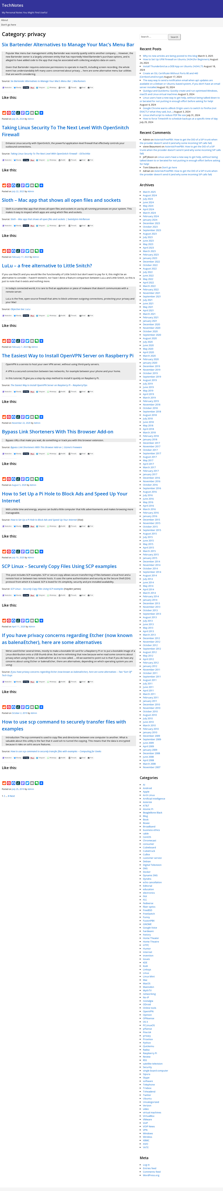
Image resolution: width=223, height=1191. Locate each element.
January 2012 (150, 666)
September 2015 (152, 530)
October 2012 (150, 645)
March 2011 (149, 694)
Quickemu (148, 1046)
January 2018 (150, 439)
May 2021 (148, 307)
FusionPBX (149, 920)
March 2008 (149, 763)
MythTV (147, 990)
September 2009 (152, 739)
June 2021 (148, 303)
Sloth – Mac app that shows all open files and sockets (61, 200)
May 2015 (148, 544)
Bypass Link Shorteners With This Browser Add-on (57, 431)
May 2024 (148, 205)
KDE (145, 962)
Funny (146, 917)
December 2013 (151, 603)
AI (144, 784)
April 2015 (148, 547)
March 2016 (149, 509)
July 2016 (148, 495)
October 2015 (150, 526)
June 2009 (148, 742)
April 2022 (148, 282)
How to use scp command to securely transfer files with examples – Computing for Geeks (56, 751)
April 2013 (148, 631)
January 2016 (150, 516)
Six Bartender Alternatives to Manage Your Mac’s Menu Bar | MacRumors (48, 81)
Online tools (149, 1007)
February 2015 (151, 554)
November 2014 (151, 565)
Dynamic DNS (150, 875)
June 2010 (148, 721)
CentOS (147, 837)
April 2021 (148, 310)
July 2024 (148, 198)
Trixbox (147, 1088)
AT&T (146, 805)
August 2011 (150, 680)
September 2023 (152, 230)
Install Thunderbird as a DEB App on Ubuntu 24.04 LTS (173, 66)
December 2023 (151, 223)
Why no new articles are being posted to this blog (170, 55)
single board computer (155, 1070)
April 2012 (148, 659)
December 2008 (151, 753)
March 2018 (149, 432)
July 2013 (148, 620)
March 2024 (149, 212)
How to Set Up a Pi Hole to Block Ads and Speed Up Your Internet (44, 519)
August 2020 (150, 338)
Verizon (147, 1105)
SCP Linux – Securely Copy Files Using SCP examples (59, 566)
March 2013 (149, 634)
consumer (148, 844)
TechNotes (12, 5)
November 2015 (151, 523)
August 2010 (150, 715)
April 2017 (148, 463)
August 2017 (150, 456)
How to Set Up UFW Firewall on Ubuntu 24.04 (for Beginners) (176, 59)
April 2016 (148, 505)
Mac (145, 980)
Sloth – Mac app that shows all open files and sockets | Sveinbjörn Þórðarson (50, 219)
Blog (145, 816)
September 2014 (152, 572)
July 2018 (148, 418)
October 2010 (150, 711)
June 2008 (148, 756)
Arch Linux (149, 795)
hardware (148, 931)
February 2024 (151, 216)
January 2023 (150, 258)
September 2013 (152, 613)
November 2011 (151, 669)
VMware (147, 1119)
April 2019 (148, 394)
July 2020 (148, 341)
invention (148, 955)
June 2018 (148, 422)
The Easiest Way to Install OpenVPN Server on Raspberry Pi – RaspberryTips (49, 385)
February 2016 (151, 512)
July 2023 (148, 237)
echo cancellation (152, 882)
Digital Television (152, 864)
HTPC (146, 945)
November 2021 (151, 293)
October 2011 (150, 673)
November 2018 (151, 404)
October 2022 (150, 265)
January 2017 (150, 474)
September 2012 (152, 648)
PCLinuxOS (149, 1025)
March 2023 (149, 251)
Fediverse (148, 903)
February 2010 (151, 728)
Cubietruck (149, 851)
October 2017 (150, 449)
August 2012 (150, 652)
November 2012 (151, 641)
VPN (145, 1129)
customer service (152, 857)
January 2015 (150, 558)
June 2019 (148, 387)
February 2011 (151, 697)
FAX (145, 896)
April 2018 (148, 429)
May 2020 (148, 348)
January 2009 (150, 749)
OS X (145, 1021)
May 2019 (148, 390)
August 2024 (150, 195)
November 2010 (151, 708)
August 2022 (150, 268)
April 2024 (148, 209)
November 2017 (151, 446)
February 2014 (151, 596)
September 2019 (152, 376)
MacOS (146, 983)
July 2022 (148, 272)
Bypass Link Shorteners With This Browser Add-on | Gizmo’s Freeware (46, 447)
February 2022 (151, 289)
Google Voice (150, 927)
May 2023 (148, 244)
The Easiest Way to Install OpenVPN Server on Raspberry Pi (68, 355)
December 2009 (151, 735)
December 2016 (151, 477)
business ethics (151, 830)
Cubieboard (149, 847)
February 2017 (151, 470)
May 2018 (148, 425)
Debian (147, 861)
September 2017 (152, 453)
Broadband (149, 826)
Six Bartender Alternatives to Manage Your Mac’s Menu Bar (68, 44)
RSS (145, 1060)
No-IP (146, 997)
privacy (147, 1035)
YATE (146, 1147)
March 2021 (149, 313)
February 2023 (151, 254)
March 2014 (149, 592)
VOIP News (149, 1126)
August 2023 (150, 233)
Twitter (147, 1095)
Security (147, 1067)
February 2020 (151, 359)
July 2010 (148, 718)
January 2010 (150, 732)
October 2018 (150, 408)
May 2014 (148, 585)
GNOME (147, 924)
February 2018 (151, 436)
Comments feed (152, 1171)
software (148, 1081)
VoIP (145, 1123)
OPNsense (148, 1018)
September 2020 (152, 334)
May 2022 (148, 279)
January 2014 (150, 599)
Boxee (146, 823)
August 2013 (150, 617)
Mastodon (148, 987)
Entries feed (149, 1168)
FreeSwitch (149, 913)
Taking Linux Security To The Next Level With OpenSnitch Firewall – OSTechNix (50, 153)
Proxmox (148, 1039)
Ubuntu (147, 1098)
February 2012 (151, 662)
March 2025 (149, 191)
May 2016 (148, 502)
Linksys (147, 969)
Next (12, 796)
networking (149, 993)
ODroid (147, 1004)
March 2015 (149, 551)
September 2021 (152, 296)
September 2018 (152, 411)
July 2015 (148, 537)
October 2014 (150, 568)
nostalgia (148, 1000)
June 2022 (148, 275)
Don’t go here (8, 24)
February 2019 (151, 401)
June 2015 (148, 540)
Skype (146, 1077)
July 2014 (148, 579)
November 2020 (151, 327)
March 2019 (149, 397)
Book (146, 819)
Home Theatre (151, 941)
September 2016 (152, 488)
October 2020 (150, 331)
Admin (31, 118)
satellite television (153, 1063)
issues (146, 959)
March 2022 (149, 286)
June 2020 (148, 345)
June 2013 (148, 624)
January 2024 (150, 219)
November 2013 (151, 606)
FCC (145, 899)
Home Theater (151, 938)
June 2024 (148, 202)
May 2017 (148, 460)
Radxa (146, 1049)
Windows (148, 1133)
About (4, 20)
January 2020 (150, 362)
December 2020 (151, 324)
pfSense (147, 1028)
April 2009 (148, 746)
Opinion (147, 1014)
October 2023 (150, 226)
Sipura (146, 1074)
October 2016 (150, 484)
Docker (147, 871)
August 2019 (150, 380)
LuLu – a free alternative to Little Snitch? (47, 265)
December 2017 (151, 443)
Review (147, 1056)
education (148, 889)
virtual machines (152, 1112)
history (147, 934)
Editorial (147, 885)
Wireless (147, 1136)
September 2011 (152, 676)
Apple (146, 791)
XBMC (146, 1140)
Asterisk (147, 802)
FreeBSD (147, 910)
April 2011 (148, 690)
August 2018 (150, 415)
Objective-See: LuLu (20, 309)
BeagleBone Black (152, 812)
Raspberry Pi (150, 1053)
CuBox (146, 854)
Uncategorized (151, 1102)
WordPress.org (151, 1175)
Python (147, 1042)
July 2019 (148, 383)
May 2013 (148, 627)
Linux (146, 973)
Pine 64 (147, 1032)
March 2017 (149, 467)
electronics (149, 892)
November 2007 (151, 767)
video (146, 1109)
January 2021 (150, 320)
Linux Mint (149, 976)
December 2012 (151, 638)
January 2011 (150, 701)
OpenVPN (148, 1011)
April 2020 (148, 352)
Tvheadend (149, 1091)
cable (146, 833)
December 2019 (151, 366)
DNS (145, 868)
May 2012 (148, 655)
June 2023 (148, 240)
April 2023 (148, 247)
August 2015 (150, 533)
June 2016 (148, 498)
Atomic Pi (148, 809)
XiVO (145, 1143)
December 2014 (151, 561)
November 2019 (151, 369)
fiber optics (149, 906)
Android (147, 788)
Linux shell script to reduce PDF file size (164, 115)
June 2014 (148, 582)
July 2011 (148, 683)
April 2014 (148, 589)
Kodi (145, 966)
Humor (147, 948)
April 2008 (148, 760)
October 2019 (150, 373)
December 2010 (151, 704)
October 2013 (150, 610)
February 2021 (151, 317)
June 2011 (148, 687)
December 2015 (151, 519)
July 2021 (148, 300)
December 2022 (151, 261)
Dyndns (147, 878)
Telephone (149, 1084)
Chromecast (149, 840)
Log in (146, 1164)
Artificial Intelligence (154, 798)
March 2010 (149, 725)
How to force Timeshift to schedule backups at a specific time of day (180, 118)
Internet (147, 952)
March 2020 (149, 355)
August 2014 (150, 575)
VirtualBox (148, 1116)
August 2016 (150, 491)
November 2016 (151, 481)
